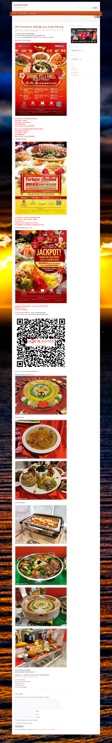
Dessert (21, 30)
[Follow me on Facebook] (98, 16)
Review (58, 30)
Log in (72, 67)
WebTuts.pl (64, 741)
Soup (16, 31)
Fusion (31, 30)
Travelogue (32, 13)
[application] (84, 35)
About (13, 13)
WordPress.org (74, 75)
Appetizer (17, 30)
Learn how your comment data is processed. (45, 729)
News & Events (22, 13)
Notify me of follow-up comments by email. (27, 720)
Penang (44, 30)
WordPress (56, 741)
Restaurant (54, 30)
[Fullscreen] (95, 41)
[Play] (73, 41)
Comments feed (75, 72)
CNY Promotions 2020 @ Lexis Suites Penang (26, 677)
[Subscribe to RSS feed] (95, 16)
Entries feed (74, 69)
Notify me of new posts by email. (24, 723)
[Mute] (92, 41)
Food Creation (27, 30)
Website (38, 717)
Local (35, 30)
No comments (34, 31)
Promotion (48, 30)
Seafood (62, 30)
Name (38, 711)
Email (38, 714)
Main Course (39, 30)
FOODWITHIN (21, 5)
